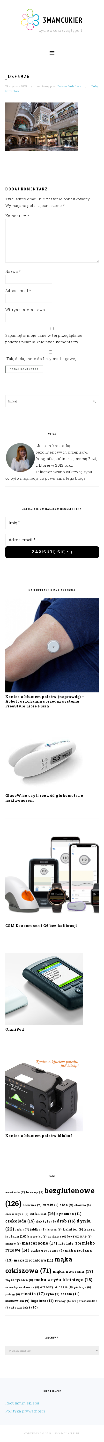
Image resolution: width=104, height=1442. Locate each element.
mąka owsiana (73, 1271)
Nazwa (13, 271)
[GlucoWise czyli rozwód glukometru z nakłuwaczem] (44, 789)
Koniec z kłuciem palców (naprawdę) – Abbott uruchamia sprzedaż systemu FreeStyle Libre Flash (45, 701)
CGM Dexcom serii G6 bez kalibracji (41, 925)
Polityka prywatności (25, 1411)
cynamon (69, 1213)
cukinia (42, 1213)
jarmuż (54, 1229)
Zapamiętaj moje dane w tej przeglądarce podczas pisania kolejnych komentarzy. (43, 338)
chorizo (82, 1205)
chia (66, 1205)
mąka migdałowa (33, 1260)
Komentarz (17, 215)
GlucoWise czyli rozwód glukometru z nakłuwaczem (44, 798)
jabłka (37, 1229)
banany (35, 1192)
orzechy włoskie (56, 1287)
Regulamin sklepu (22, 1403)
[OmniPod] (44, 1023)
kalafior (73, 1229)
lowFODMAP (79, 1236)
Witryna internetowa (25, 309)
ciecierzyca (17, 1214)
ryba (52, 1294)
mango (13, 1243)
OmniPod (14, 1029)
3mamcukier (63, 20)
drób (66, 1220)
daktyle (46, 1221)
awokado (15, 1192)
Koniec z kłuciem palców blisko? (39, 1135)
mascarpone (39, 1243)
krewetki (36, 1236)
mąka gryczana (47, 1250)
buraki (51, 1205)
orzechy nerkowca (22, 1287)
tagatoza (42, 1300)
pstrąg (12, 1294)
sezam (70, 1294)
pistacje (82, 1287)
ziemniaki (24, 1307)
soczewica (17, 1301)
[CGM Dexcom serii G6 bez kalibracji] (52, 919)
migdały (69, 1243)
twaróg (63, 1301)
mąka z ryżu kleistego (63, 1279)
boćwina (32, 1205)
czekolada (20, 1220)
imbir (22, 1229)
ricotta (33, 1293)
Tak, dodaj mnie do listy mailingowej (40, 358)
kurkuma (57, 1236)
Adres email (18, 290)
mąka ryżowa (19, 1280)
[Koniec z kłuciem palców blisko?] (44, 1130)
